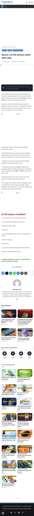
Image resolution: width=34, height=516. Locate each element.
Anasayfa (5, 47)
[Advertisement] (17, 26)
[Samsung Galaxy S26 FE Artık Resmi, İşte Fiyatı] (9, 479)
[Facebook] (3, 273)
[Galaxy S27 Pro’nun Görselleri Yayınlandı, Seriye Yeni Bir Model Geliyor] (24, 417)
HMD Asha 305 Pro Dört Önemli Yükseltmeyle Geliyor (17, 6)
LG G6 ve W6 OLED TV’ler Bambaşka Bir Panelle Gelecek (8, 321)
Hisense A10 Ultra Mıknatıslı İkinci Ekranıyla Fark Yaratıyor (24, 455)
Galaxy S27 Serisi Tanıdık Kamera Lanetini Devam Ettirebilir (8, 455)
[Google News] (17, 267)
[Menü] (32, 3)
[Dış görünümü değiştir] (26, 3)
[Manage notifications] (3, 513)
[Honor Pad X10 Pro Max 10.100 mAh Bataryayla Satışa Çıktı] (24, 373)
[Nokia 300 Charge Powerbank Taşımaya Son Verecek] (24, 464)
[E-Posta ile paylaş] (22, 273)
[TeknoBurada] (7, 2)
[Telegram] (18, 273)
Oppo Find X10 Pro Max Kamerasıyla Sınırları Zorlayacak (23, 440)
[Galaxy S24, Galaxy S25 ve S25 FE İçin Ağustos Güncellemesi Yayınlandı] (9, 417)
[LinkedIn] (10, 273)
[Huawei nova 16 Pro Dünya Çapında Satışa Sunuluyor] (9, 434)
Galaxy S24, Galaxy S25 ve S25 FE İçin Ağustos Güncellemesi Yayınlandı (9, 423)
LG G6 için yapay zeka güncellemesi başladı (23, 338)
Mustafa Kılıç (6, 61)
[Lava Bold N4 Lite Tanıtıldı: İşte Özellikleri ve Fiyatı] (9, 388)
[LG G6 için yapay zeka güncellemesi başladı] (25, 332)
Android (14, 47)
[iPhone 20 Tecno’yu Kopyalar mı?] (24, 388)
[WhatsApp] (14, 273)
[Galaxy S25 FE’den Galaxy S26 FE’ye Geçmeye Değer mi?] (9, 464)
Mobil (9, 47)
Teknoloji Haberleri (17, 50)
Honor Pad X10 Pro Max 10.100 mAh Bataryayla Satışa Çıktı (23, 379)
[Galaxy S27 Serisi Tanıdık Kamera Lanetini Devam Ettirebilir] (9, 449)
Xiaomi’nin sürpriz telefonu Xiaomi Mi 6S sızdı (8, 338)
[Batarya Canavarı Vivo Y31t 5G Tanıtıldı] (9, 373)
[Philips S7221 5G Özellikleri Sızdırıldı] (9, 402)
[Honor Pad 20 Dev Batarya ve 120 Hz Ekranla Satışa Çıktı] (24, 402)
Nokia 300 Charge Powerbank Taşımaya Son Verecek (24, 470)
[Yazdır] (25, 273)
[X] (6, 273)
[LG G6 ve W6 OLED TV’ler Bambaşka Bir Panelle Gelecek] (8, 314)
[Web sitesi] (17, 299)
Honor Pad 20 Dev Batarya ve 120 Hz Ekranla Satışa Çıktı (24, 408)
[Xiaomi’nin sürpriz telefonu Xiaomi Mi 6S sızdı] (8, 332)
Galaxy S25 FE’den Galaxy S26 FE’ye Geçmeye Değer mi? (9, 470)
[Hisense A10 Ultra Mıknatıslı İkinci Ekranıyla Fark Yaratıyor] (24, 449)
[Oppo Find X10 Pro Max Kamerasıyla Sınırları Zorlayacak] (24, 434)
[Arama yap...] (29, 3)
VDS (9, 508)
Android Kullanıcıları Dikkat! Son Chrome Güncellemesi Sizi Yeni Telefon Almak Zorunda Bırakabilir (25, 322)
